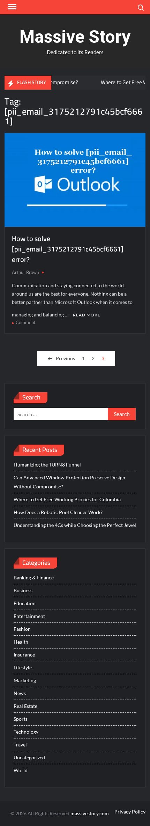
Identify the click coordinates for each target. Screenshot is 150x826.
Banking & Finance (34, 577)
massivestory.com (89, 813)
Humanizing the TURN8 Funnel (47, 465)
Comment (26, 322)
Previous (65, 358)
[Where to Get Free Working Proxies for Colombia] (85, 82)
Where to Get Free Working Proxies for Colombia (67, 499)
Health (21, 642)
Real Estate (25, 706)
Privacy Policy (129, 812)
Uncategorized (29, 757)
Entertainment (29, 616)
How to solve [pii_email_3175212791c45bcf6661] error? (67, 249)
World (21, 770)
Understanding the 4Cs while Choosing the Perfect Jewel (75, 525)
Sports (21, 719)
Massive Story (75, 37)
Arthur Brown (25, 272)
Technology (26, 732)
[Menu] (11, 7)
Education (25, 603)
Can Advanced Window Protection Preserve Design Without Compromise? (69, 481)
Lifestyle (23, 667)
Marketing (25, 680)
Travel (20, 744)
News (20, 693)
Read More (86, 314)
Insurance (24, 655)
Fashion (22, 629)
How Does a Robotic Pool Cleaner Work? (58, 512)
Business (23, 590)
